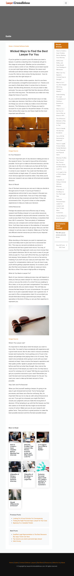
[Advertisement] (37, 21)
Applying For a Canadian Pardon (23, 523)
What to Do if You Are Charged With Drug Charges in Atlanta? (61, 87)
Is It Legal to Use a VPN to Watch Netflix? (61, 174)
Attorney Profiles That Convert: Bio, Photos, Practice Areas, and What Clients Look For (28, 451)
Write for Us (56, 562)
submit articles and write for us (61, 235)
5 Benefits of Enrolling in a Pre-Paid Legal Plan (28, 476)
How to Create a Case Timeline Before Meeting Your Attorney (14, 450)
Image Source (13, 151)
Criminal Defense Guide (21, 46)
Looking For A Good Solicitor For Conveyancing (28, 518)
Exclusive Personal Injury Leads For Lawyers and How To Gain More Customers (42, 479)
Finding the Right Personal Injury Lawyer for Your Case (30, 521)
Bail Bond (40, 562)
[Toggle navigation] (65, 3)
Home (10, 46)
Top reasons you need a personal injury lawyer (27, 539)
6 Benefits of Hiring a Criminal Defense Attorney (14, 477)
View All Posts (60, 245)
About (63, 562)
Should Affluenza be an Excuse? (14, 504)
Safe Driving (17, 541)
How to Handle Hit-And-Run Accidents (60, 131)
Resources (48, 562)
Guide (16, 562)
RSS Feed (62, 247)
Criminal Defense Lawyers (27, 562)
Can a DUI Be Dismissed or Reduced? (60, 138)
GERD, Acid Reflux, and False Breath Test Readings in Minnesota (61, 65)
